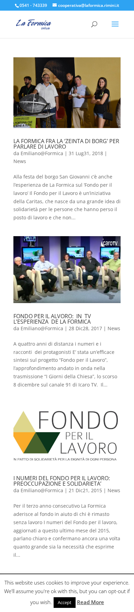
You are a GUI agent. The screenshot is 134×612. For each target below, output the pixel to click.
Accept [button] (64, 602)
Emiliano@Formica (42, 153)
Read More (90, 602)
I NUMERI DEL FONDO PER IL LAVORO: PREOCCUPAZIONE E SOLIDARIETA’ (61, 480)
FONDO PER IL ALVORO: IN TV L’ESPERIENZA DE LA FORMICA (52, 318)
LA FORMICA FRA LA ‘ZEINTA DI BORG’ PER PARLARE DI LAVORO (66, 143)
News (19, 161)
